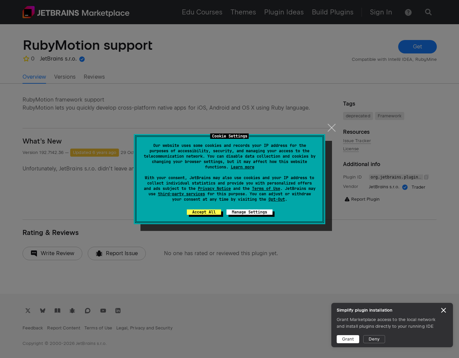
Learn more (242, 167)
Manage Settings (249, 212)
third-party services (181, 194)
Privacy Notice (214, 188)
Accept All (204, 212)
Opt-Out (276, 199)
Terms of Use (266, 188)
